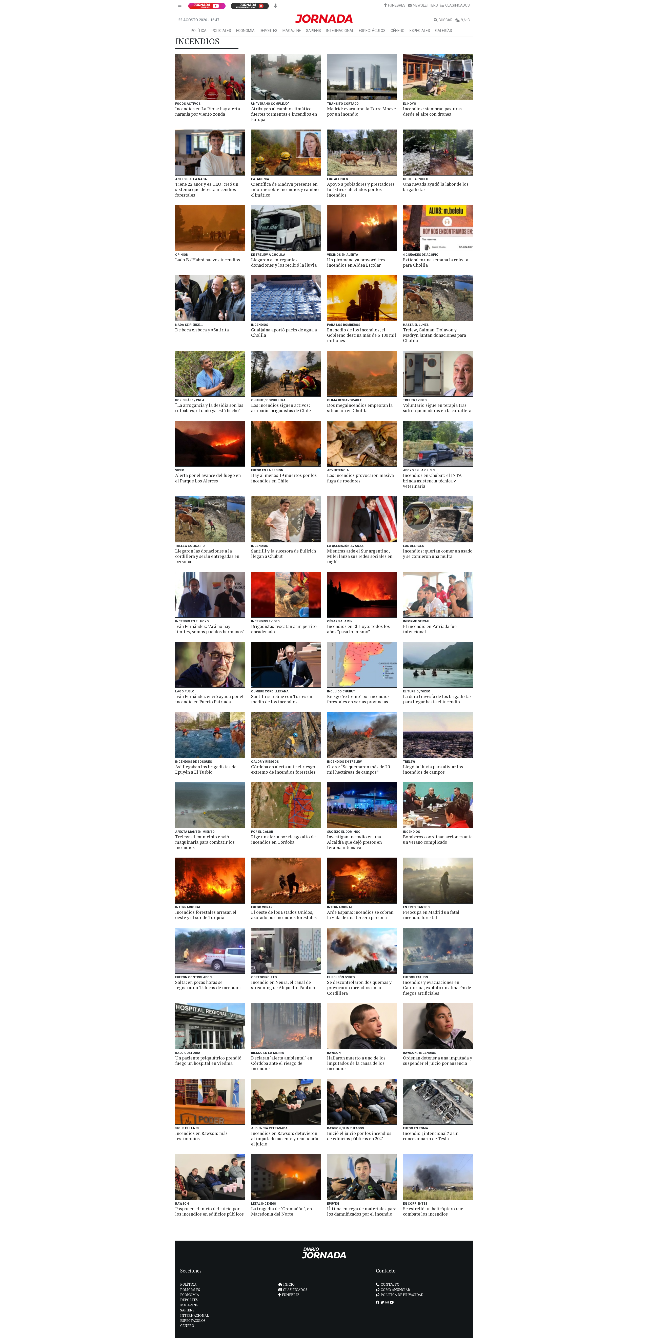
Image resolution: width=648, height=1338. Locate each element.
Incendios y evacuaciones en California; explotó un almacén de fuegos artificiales (437, 987)
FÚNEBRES (397, 5)
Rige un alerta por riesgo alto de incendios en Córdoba (283, 839)
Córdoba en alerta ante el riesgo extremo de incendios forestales (283, 769)
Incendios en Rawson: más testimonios (201, 1135)
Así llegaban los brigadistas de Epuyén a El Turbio (205, 769)
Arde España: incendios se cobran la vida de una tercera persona (360, 914)
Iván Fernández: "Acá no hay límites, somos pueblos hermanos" (210, 628)
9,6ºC (465, 20)
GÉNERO (397, 31)
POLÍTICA (199, 31)
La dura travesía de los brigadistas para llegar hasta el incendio (437, 699)
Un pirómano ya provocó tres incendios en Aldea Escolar (356, 262)
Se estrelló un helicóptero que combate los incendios (433, 1211)
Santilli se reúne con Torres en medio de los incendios (281, 699)
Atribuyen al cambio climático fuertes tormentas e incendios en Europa (284, 114)
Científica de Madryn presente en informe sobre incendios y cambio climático (285, 189)
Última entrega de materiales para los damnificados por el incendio (361, 1211)
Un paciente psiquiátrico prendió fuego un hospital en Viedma (208, 1060)
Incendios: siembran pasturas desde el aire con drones (432, 111)
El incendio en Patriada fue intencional (430, 628)
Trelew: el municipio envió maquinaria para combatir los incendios (205, 842)
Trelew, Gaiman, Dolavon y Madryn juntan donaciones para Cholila (434, 335)
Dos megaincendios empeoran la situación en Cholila (360, 407)
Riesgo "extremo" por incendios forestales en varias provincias (358, 699)
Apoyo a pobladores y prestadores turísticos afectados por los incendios (361, 189)
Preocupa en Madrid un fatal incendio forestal (431, 914)
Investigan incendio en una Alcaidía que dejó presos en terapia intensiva (354, 842)
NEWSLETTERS (425, 5)
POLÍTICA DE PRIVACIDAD (402, 1294)
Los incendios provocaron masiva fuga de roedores (360, 477)
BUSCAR (446, 20)
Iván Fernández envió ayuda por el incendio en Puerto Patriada (209, 699)
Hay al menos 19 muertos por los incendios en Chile (284, 477)
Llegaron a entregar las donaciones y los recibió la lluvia (284, 262)
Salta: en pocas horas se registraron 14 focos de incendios (208, 984)
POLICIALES (221, 31)
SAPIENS (313, 31)
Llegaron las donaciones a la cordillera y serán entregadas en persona (207, 556)
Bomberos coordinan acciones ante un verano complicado (438, 839)
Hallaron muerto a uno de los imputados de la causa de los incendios (356, 1063)
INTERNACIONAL (340, 31)
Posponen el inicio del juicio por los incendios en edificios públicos (209, 1211)
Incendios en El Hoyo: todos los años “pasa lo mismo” (358, 628)
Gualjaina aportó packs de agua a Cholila (284, 332)
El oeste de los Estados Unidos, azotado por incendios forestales (284, 914)
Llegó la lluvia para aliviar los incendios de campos (433, 769)
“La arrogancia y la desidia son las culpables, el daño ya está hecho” (209, 407)
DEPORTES (268, 31)
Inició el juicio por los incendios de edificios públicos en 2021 (359, 1135)
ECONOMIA (189, 1294)
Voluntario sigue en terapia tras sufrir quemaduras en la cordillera (437, 407)
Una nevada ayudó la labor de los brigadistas (436, 186)
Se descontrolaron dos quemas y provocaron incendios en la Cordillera (359, 987)
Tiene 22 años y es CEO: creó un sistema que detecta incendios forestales (206, 189)
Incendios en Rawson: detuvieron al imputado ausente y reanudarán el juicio (285, 1138)
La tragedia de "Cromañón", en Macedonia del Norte (281, 1211)
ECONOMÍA (245, 31)
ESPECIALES (420, 31)
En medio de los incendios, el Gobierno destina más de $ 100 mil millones (361, 335)
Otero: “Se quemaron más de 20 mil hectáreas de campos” (358, 769)
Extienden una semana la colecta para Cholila (435, 262)
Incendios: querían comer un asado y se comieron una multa (438, 553)
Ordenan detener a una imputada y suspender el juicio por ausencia (437, 1060)
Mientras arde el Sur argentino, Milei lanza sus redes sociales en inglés (359, 556)
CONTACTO (390, 1284)
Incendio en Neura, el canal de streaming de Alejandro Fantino (283, 984)
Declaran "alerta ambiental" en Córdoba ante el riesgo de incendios (281, 1063)
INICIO (289, 1284)
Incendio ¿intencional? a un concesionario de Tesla (430, 1135)
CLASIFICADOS (457, 5)
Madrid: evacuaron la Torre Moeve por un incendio (361, 111)
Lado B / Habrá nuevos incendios (207, 260)
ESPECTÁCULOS (372, 31)
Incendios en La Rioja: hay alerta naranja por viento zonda (207, 111)
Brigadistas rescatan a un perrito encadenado (284, 628)
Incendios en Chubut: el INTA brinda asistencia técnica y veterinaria (432, 480)
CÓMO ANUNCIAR (395, 1289)
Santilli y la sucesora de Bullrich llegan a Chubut (283, 553)
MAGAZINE (291, 31)
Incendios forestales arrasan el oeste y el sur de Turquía (205, 914)
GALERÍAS (443, 31)
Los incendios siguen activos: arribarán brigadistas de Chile (281, 407)
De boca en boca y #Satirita (202, 330)
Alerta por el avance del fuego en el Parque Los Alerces (208, 477)
